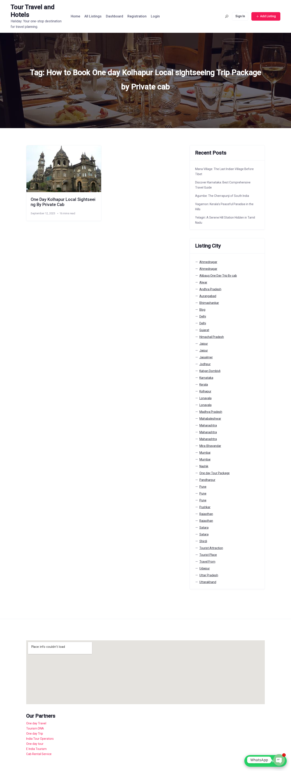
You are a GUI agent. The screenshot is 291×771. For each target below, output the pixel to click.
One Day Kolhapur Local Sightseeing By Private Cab (63, 202)
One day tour (34, 743)
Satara (204, 527)
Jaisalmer (206, 357)
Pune (202, 486)
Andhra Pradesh (210, 289)
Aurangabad (207, 296)
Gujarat (204, 330)
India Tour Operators (40, 738)
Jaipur (203, 343)
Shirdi (203, 541)
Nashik (203, 466)
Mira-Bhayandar (210, 446)
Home (75, 16)
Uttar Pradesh (208, 575)
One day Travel (36, 723)
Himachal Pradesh (211, 337)
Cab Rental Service (39, 754)
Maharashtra (208, 425)
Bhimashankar (209, 303)
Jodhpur (205, 364)
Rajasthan (206, 514)
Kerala (203, 384)
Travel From (207, 561)
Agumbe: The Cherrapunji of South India (222, 195)
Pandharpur (207, 480)
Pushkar (204, 507)
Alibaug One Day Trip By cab (218, 275)
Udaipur (204, 568)
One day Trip (34, 733)
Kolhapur (205, 391)
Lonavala (205, 398)
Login (155, 16)
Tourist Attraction (211, 548)
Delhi (202, 316)
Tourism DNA (35, 728)
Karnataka (206, 377)
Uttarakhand (207, 582)
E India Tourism (36, 749)
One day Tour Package (214, 473)
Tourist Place (208, 554)
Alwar (203, 282)
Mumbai (204, 452)
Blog (202, 309)
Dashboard (114, 16)
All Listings (93, 16)
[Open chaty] (279, 760)
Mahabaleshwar (210, 418)
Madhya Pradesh (210, 411)
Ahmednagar (208, 262)
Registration (137, 16)
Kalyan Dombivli (209, 371)
